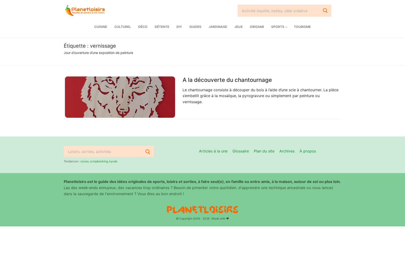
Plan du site (264, 151)
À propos (308, 151)
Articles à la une (213, 151)
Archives (287, 151)
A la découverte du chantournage (227, 79)
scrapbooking (99, 161)
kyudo (113, 161)
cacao (84, 161)
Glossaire (240, 151)
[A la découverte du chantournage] (120, 97)
